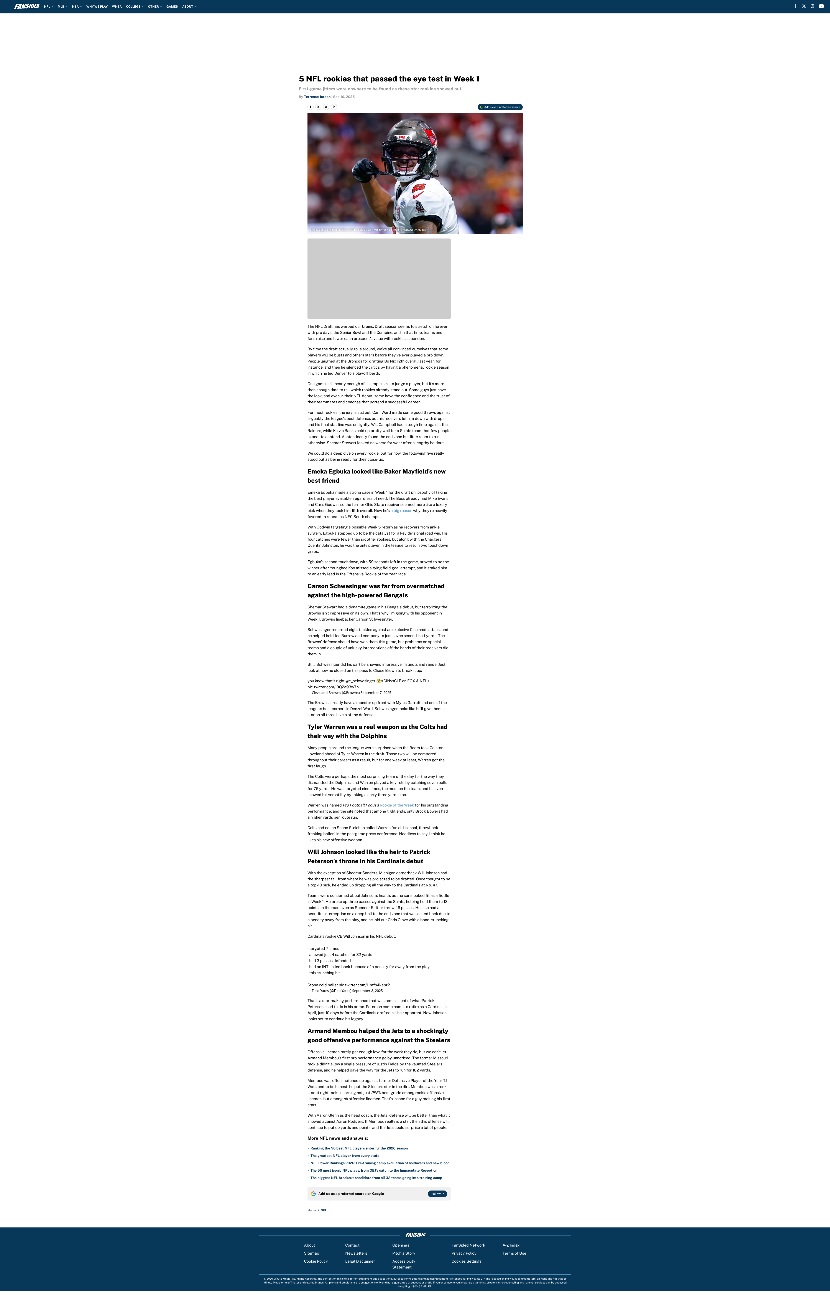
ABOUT (187, 6)
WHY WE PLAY (97, 6)
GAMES (172, 6)
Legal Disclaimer (360, 1261)
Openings (400, 1245)
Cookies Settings (467, 1261)
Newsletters (356, 1253)
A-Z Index (511, 1245)
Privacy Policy (464, 1253)
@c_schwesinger (360, 681)
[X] (804, 6)
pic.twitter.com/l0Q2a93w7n (333, 687)
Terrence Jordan (317, 97)
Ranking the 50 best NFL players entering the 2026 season (359, 1148)
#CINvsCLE (391, 681)
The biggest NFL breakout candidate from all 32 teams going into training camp (376, 1178)
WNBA (117, 6)
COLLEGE (133, 6)
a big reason (401, 510)
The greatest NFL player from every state (345, 1156)
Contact (352, 1245)
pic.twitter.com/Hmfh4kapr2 (364, 985)
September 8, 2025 (367, 990)
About (309, 1245)
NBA (75, 6)
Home (311, 1210)
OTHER (153, 6)
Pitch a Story (403, 1253)
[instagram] (812, 6)
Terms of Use (514, 1253)
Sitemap (311, 1253)
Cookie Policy (316, 1261)
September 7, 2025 (376, 692)
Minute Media (281, 1278)
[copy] (334, 107)
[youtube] (821, 6)
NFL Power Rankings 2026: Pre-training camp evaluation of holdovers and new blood (380, 1163)
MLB (61, 6)
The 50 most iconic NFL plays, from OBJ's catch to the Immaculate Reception (374, 1170)
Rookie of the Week (397, 805)
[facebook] (795, 6)
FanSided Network (468, 1245)
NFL (47, 6)
